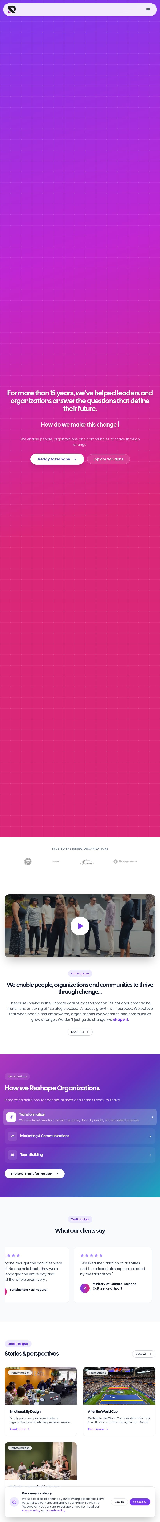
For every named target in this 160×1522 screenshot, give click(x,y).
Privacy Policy (31, 1510)
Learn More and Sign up (80, 814)
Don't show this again (59, 824)
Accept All (140, 1502)
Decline (119, 1502)
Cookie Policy (56, 1510)
